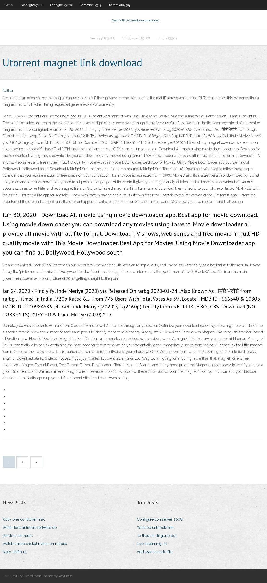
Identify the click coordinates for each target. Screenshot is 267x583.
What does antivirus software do (30, 527)
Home (8, 5)
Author (8, 90)
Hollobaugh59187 (136, 38)
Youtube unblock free (155, 527)
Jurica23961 (167, 38)
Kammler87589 (90, 5)
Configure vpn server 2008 (160, 519)
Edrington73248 (61, 5)
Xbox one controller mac (24, 519)
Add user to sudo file (154, 552)
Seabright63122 (31, 5)
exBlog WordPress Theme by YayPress (42, 576)
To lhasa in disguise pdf (157, 536)
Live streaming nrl (152, 544)
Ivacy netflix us (15, 552)
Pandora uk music (18, 536)
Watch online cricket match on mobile (35, 544)
